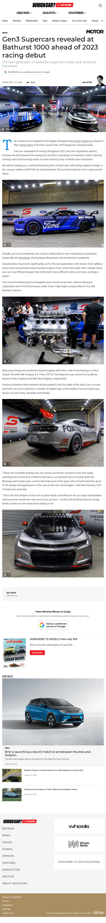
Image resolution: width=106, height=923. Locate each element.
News (5, 20)
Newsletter (11, 869)
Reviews (17, 20)
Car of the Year (79, 20)
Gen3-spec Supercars (81, 141)
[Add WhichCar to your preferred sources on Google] (53, 624)
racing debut (26, 145)
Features (8, 862)
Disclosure (7, 905)
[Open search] (100, 5)
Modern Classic (59, 20)
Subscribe (96, 20)
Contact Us (7, 913)
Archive (8, 876)
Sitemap (6, 909)
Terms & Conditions (12, 897)
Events (7, 849)
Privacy (5, 901)
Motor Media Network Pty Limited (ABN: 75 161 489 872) (70, 913)
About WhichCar (14, 883)
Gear (45, 20)
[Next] (102, 21)
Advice (7, 842)
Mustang (24, 257)
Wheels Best (32, 20)
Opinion (8, 856)
